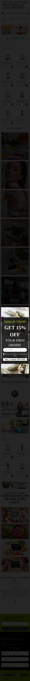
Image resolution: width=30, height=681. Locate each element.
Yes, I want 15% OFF (15, 359)
